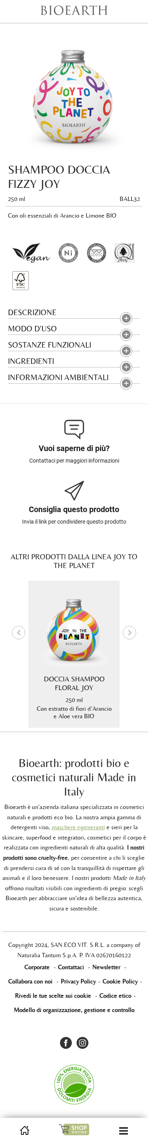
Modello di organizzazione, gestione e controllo (74, 1010)
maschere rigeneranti (78, 827)
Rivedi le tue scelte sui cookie (53, 995)
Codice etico (115, 995)
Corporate (37, 967)
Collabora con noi (30, 981)
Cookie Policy (120, 981)
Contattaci (71, 967)
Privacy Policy (78, 981)
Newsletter (106, 967)
